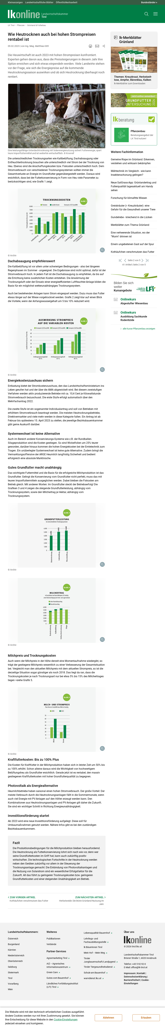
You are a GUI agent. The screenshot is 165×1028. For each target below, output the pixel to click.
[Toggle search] (146, 14)
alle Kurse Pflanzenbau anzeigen (138, 328)
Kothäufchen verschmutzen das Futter (132, 251)
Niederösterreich (16, 955)
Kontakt (141, 973)
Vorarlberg (13, 983)
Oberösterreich (15, 961)
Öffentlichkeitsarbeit (66, 2)
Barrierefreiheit (132, 980)
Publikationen (53, 938)
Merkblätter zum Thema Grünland (130, 224)
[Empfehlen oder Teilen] (104, 46)
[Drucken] (90, 46)
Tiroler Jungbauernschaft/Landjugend (99, 960)
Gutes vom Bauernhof (57, 978)
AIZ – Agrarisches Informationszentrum (57, 965)
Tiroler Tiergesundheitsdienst (98, 967)
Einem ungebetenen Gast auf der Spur (132, 244)
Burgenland (13, 944)
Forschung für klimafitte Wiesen (129, 197)
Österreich (13, 938)
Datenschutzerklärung (135, 976)
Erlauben (146, 1017)
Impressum (129, 973)
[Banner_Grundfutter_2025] (134, 100)
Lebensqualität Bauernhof (97, 933)
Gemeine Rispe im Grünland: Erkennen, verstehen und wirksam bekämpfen (133, 161)
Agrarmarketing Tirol (57, 958)
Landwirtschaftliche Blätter (39, 2)
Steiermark (13, 972)
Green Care (52, 972)
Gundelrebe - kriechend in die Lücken (131, 217)
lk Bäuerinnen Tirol (93, 947)
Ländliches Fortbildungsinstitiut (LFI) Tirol (62, 985)
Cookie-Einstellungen (66, 1019)
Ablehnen (108, 1017)
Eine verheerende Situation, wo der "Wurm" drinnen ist (130, 234)
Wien (10, 989)
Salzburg (12, 967)
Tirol (10, 978)
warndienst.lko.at (92, 978)
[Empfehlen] (97, 46)
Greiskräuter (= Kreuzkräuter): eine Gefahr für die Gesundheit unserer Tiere (133, 207)
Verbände (51, 944)
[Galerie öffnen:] (57, 116)
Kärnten (12, 950)
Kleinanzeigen (15, 2)
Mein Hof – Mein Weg (94, 952)
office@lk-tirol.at (139, 967)
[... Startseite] (38, 14)
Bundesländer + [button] (149, 2)
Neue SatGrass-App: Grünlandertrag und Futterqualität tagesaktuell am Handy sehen (133, 186)
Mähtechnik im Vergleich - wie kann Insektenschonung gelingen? (131, 172)
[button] (155, 14)
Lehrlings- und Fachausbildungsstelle (95, 940)
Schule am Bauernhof (94, 972)
